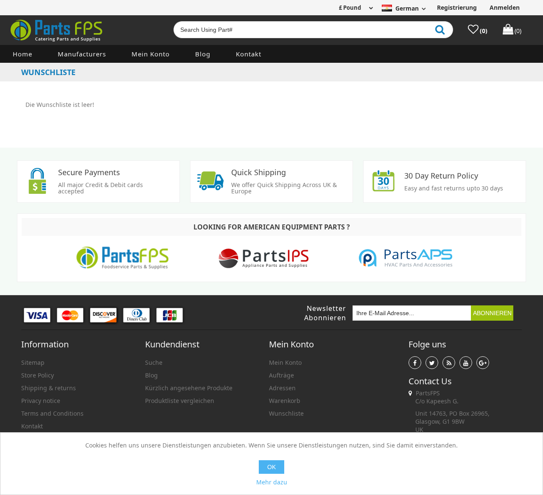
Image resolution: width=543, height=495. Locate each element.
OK (271, 467)
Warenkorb (284, 401)
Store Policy (37, 375)
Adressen (282, 388)
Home (22, 54)
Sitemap (33, 362)
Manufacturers (82, 54)
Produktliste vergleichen (179, 401)
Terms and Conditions (52, 413)
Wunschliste (286, 413)
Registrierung (457, 7)
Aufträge (281, 375)
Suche (153, 362)
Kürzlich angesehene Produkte (188, 388)
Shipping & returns (48, 388)
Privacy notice (40, 401)
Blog (202, 54)
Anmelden (505, 7)
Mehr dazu (271, 482)
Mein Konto (151, 54)
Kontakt (248, 54)
